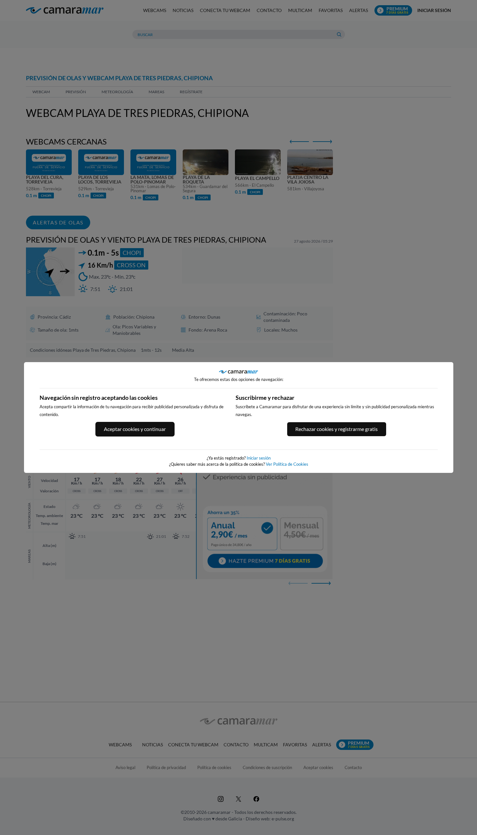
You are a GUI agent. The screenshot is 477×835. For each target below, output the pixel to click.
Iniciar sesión (259, 458)
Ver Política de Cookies (287, 464)
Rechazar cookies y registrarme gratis (336, 429)
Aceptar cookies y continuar (135, 429)
